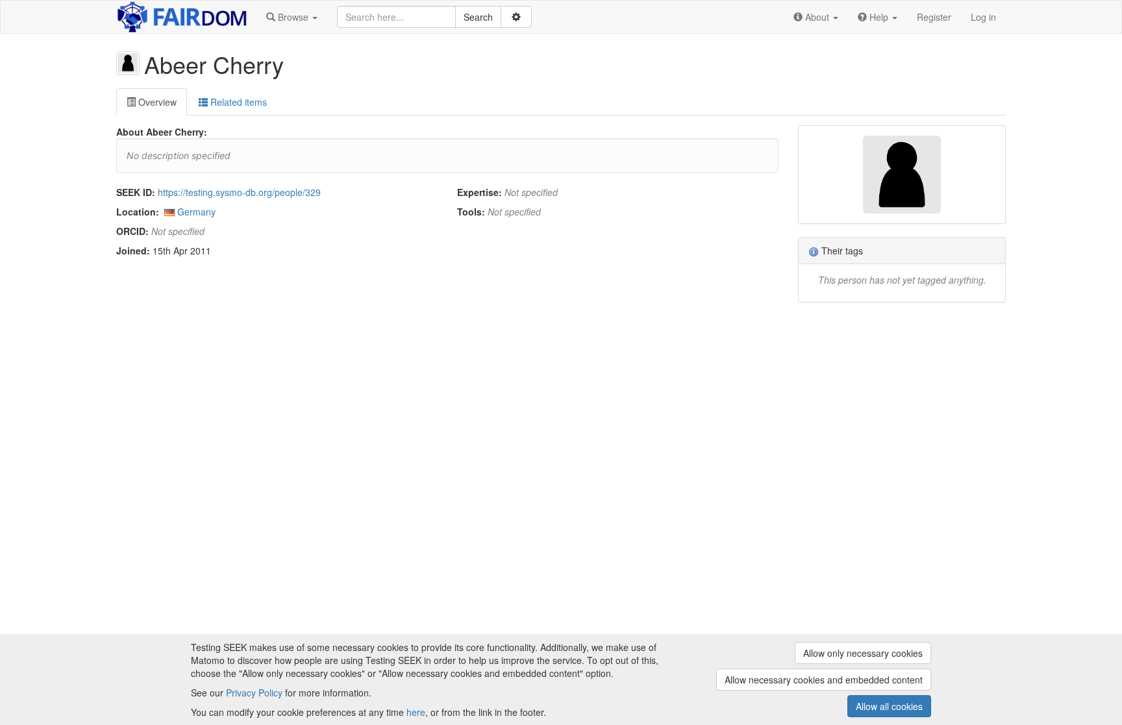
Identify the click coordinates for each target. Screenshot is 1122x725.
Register (934, 16)
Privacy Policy (254, 692)
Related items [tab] (237, 101)
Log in (983, 16)
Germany (196, 211)
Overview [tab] (156, 101)
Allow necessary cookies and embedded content (824, 679)
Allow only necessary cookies (863, 652)
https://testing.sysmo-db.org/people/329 (239, 192)
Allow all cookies (889, 706)
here (415, 712)
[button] (291, 17)
